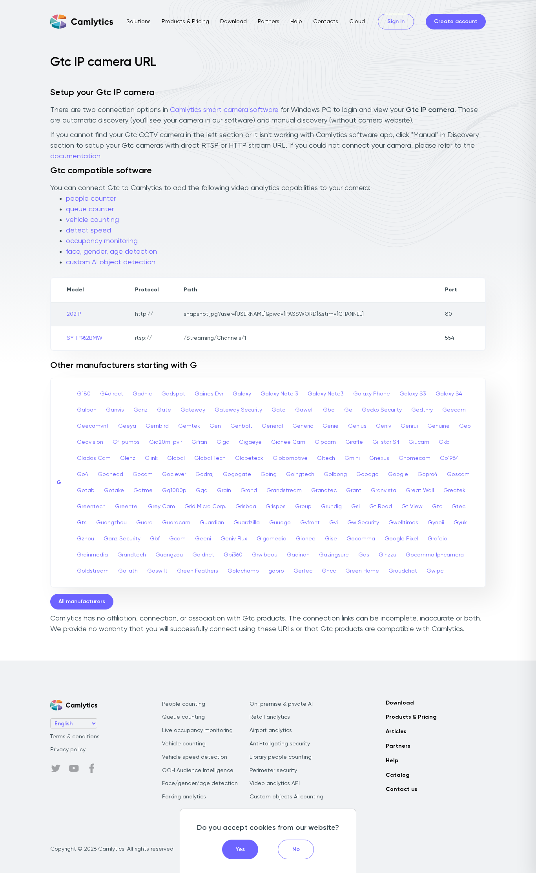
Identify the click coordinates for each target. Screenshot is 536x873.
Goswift (157, 571)
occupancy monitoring (102, 241)
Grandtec (324, 490)
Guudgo (280, 522)
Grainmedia (92, 555)
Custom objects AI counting (286, 797)
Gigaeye (250, 442)
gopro (276, 571)
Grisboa (245, 506)
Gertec (303, 571)
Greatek (454, 490)
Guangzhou (111, 522)
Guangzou (169, 555)
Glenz (127, 458)
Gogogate (237, 474)
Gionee (305, 539)
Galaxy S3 (412, 394)
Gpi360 (233, 555)
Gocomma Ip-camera (435, 555)
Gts (82, 522)
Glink (151, 458)
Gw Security (363, 522)
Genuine (438, 426)
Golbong (335, 474)
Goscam (458, 474)
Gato (279, 410)
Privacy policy (68, 749)
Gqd (202, 490)
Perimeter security (273, 770)
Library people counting (281, 757)
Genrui (409, 426)
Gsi (355, 506)
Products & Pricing (185, 21)
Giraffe (354, 442)
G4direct (111, 394)
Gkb (444, 442)
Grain (224, 490)
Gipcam (325, 442)
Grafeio (437, 539)
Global (176, 458)
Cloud (357, 21)
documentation (75, 156)
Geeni (203, 539)
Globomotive (290, 458)
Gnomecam (414, 458)
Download (233, 21)
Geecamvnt (93, 426)
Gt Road (380, 506)
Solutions (138, 21)
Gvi (333, 522)
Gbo (329, 410)
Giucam (418, 442)
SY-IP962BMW (84, 338)
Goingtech (300, 474)
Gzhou (85, 539)
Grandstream (284, 490)
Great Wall (420, 490)
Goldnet (203, 555)
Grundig (331, 506)
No (296, 849)
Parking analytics (184, 797)
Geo (465, 426)
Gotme (143, 490)
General (272, 426)
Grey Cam (161, 506)
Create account (456, 21)
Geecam (454, 410)
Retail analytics (270, 717)
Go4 (82, 474)
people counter (91, 198)
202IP (74, 314)
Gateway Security (238, 410)
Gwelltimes (403, 522)
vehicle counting (92, 219)
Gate (164, 410)
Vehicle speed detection (194, 757)
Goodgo (367, 474)
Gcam (177, 539)
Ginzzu (387, 555)
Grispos (276, 506)
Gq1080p (174, 490)
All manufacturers (81, 601)
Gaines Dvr (209, 394)
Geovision (90, 442)
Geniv (383, 426)
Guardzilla (246, 522)
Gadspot (173, 394)
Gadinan (298, 555)
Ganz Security (122, 539)
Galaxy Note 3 (279, 394)
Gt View (412, 506)
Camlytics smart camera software (224, 109)
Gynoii (436, 522)
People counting (183, 704)
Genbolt (241, 426)
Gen (215, 426)
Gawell (304, 410)
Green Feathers (197, 571)
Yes (240, 849)
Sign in (396, 21)
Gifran (199, 442)
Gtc (437, 506)
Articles (396, 731)
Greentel (127, 506)
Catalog (398, 775)
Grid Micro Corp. (205, 506)
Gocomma (360, 539)
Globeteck (249, 458)
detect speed (88, 230)
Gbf (155, 539)
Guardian (212, 522)
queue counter (90, 209)
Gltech (326, 458)
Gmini (352, 458)
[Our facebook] (91, 768)
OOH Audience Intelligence (197, 770)
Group (303, 506)
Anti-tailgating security (280, 744)
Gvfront (310, 522)
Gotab (86, 490)
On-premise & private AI (281, 704)
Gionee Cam (288, 442)
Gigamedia (271, 539)
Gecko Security (382, 410)
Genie (331, 426)
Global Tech (210, 458)
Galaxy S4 (449, 394)
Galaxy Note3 (326, 394)
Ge (348, 410)
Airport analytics (271, 730)
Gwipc (435, 571)
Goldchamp (243, 571)
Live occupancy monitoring (197, 730)
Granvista (383, 490)
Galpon (87, 410)
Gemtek (189, 426)
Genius (357, 426)
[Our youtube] (73, 768)
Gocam (143, 474)
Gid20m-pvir (165, 442)
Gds (363, 555)
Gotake (114, 490)
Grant (353, 490)
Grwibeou (264, 555)
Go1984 (449, 458)
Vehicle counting (184, 744)
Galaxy (242, 394)
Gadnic (142, 394)
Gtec (458, 506)
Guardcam (176, 522)
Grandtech (131, 555)
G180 (84, 394)
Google (398, 474)
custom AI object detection (110, 262)
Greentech (91, 506)
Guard (144, 522)
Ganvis (115, 410)
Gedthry (422, 410)
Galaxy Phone (371, 394)
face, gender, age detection (111, 251)
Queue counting (183, 717)
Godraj (204, 474)
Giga (223, 442)
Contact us (401, 789)
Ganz (140, 410)
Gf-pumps (126, 442)
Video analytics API (275, 783)
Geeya (127, 426)
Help (296, 21)
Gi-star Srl (385, 442)
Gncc (329, 571)
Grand (249, 490)
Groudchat (402, 571)
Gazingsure (334, 555)
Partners (268, 21)
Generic (302, 426)
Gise (331, 539)
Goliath (128, 571)
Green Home (362, 571)
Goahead (110, 474)
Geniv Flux (234, 539)
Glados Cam (94, 458)
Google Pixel (401, 539)
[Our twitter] (55, 768)
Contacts (325, 21)
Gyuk (460, 522)
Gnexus (379, 458)
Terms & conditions (75, 736)
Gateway (192, 410)
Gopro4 (427, 474)
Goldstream (93, 571)
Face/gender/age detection (200, 783)
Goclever (174, 474)
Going (269, 474)
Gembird (157, 426)
